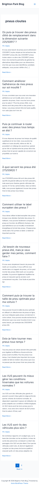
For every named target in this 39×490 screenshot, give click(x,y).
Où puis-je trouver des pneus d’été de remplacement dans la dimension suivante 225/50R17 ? (19, 37)
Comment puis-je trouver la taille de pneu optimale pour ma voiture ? (18, 299)
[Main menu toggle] (35, 4)
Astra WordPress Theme (19, 483)
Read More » (6, 72)
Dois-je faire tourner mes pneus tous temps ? (17, 340)
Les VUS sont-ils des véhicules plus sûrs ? (14, 426)
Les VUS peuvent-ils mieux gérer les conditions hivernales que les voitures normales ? (18, 380)
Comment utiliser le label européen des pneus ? (17, 206)
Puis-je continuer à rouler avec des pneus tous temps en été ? (18, 127)
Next (19, 469)
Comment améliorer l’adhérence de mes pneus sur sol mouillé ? (17, 84)
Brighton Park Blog (13, 4)
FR (3, 46)
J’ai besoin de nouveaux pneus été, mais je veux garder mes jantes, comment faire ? (19, 251)
